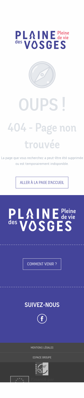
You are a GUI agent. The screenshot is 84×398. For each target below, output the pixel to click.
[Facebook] (42, 318)
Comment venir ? (42, 264)
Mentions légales (42, 347)
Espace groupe (42, 357)
